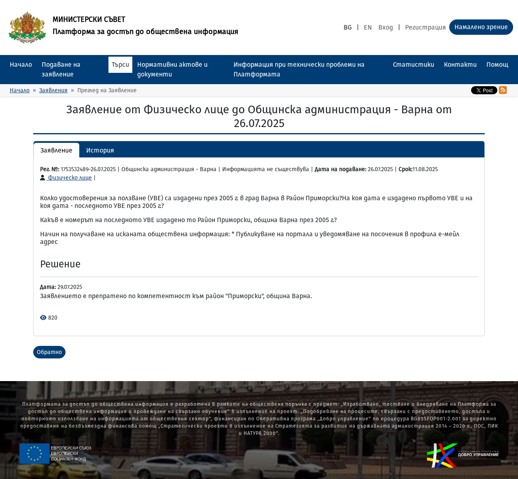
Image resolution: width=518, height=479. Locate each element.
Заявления (53, 90)
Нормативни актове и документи (172, 69)
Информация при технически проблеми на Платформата (299, 69)
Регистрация (425, 27)
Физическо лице (69, 177)
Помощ (497, 64)
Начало (21, 64)
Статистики (413, 64)
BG (348, 27)
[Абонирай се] (503, 90)
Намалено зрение (481, 27)
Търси (120, 64)
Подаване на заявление (61, 69)
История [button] (100, 150)
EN (368, 27)
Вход (385, 27)
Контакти (460, 64)
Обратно (49, 352)
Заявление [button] (56, 150)
